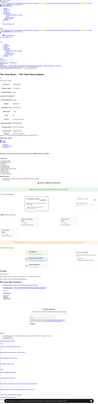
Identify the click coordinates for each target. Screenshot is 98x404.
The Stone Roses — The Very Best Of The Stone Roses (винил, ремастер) (24, 288)
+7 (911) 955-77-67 (5, 0)
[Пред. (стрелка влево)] (0, 403)
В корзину (5, 297)
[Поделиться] (2, 402)
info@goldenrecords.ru (6, 6)
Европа (15, 99)
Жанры (8, 341)
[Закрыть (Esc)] (0, 402)
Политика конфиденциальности (8, 397)
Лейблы (13, 341)
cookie (15, 400)
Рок (14, 115)
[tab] (50, 144)
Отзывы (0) (5, 147)
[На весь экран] (3, 402)
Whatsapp (3, 142)
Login (1, 58)
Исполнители (3, 341)
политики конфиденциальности (55, 321)
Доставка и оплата (7, 145)
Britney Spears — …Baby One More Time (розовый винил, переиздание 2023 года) (20, 65)
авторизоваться (22, 279)
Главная (2, 67)
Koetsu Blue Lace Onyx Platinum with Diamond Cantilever (10, 346)
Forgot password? (4, 62)
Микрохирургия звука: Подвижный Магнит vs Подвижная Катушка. (12, 352)
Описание (5, 144)
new (28, 135)
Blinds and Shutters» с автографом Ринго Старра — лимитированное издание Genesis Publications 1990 (18, 383)
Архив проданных (12, 67)
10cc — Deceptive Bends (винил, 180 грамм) (50, 65)
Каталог (6, 67)
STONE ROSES (17, 84)
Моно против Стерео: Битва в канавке (7, 363)
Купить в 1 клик (6, 298)
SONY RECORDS (17, 123)
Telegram (3, 140)
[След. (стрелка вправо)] (2, 403)
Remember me (13, 62)
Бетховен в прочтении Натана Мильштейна (8, 372)
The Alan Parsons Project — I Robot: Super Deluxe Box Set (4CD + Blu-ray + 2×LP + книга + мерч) (17, 389)
